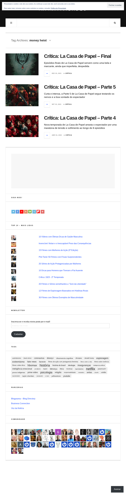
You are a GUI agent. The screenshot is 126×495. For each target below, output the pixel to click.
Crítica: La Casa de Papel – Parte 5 (80, 87)
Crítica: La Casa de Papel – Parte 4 (80, 118)
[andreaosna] (89, 438)
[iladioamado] (58, 444)
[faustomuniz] (14, 451)
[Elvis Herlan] (58, 438)
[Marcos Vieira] (108, 438)
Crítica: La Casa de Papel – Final (77, 56)
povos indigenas (18, 372)
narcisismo (79, 369)
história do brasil (58, 365)
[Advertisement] (63, 171)
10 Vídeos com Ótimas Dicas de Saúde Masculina (60, 237)
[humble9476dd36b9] (108, 444)
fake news (32, 362)
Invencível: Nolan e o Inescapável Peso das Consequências (65, 243)
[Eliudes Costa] (83, 438)
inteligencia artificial (99, 365)
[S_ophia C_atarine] (77, 444)
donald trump (89, 358)
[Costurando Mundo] (96, 438)
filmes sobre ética (18, 365)
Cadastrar (18, 334)
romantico (81, 372)
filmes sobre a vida (86, 362)
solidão (103, 372)
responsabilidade (70, 372)
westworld (40, 376)
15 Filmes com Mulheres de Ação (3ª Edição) (58, 250)
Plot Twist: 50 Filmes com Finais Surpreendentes (60, 257)
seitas (89, 372)
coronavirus (39, 358)
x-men (47, 376)
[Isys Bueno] (102, 438)
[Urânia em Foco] (71, 444)
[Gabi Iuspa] (108, 432)
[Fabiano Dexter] (45, 438)
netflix (90, 368)
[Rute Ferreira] (89, 432)
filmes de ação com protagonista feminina (63, 362)
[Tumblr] (34, 212)
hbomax (32, 365)
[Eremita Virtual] (14, 444)
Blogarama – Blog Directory (23, 399)
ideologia (71, 365)
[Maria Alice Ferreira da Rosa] (45, 444)
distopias (79, 358)
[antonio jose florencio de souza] (33, 432)
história (45, 365)
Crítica (68, 73)
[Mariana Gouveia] (52, 432)
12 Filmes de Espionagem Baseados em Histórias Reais (63, 291)
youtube (66, 376)
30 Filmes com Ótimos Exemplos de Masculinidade (61, 297)
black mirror (28, 358)
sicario (96, 372)
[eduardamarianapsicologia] (39, 438)
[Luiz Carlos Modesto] (102, 444)
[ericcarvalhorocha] (27, 432)
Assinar (117, 489)
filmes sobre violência (101, 362)
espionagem (102, 358)
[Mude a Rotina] (39, 432)
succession (16, 376)
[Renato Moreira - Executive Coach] (64, 432)
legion (45, 369)
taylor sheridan (28, 376)
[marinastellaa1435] (52, 444)
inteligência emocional (22, 369)
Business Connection (20, 403)
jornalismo (38, 369)
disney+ (50, 358)
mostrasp (69, 369)
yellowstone (56, 376)
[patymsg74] (102, 432)
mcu (62, 369)
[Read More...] (47, 73)
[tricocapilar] (39, 444)
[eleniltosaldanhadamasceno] (20, 451)
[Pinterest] (42, 212)
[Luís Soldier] (52, 438)
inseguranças (84, 365)
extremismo (18, 361)
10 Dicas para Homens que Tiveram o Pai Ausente (61, 270)
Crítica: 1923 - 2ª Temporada (51, 277)
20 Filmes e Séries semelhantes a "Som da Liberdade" (63, 284)
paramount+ (102, 369)
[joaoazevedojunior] (77, 438)
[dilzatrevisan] (83, 444)
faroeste (42, 362)
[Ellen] (27, 444)
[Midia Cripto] (27, 438)
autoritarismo (16, 358)
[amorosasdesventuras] (77, 432)
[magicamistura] (20, 432)
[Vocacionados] (71, 438)
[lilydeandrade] (20, 438)
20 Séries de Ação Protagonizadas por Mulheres (60, 264)
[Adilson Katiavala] (20, 444)
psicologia (46, 372)
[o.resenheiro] (64, 438)
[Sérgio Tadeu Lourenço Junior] (96, 432)
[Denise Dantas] (14, 438)
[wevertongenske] (89, 444)
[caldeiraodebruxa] (33, 438)
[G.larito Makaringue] (58, 432)
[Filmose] (96, 444)
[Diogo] (83, 432)
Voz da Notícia (17, 408)
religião (58, 372)
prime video (33, 372)
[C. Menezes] (45, 432)
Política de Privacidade (58, 8)
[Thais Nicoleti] (64, 444)
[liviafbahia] (14, 432)
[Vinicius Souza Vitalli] (71, 432)
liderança (53, 369)
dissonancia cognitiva (64, 358)
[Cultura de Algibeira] (33, 444)
